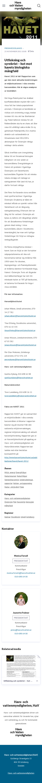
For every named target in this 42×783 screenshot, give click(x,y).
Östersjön (8, 502)
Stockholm (15, 517)
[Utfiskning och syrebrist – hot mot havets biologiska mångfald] (21, 666)
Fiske (21, 487)
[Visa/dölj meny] (3, 6)
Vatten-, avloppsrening (22, 483)
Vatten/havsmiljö (11, 479)
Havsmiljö (21, 502)
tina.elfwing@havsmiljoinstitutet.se (19, 330)
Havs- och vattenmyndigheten (17, 498)
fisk (14, 502)
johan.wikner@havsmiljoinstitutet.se (20, 316)
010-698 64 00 (21, 576)
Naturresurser (10, 476)
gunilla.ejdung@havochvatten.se (18, 377)
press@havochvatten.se (21, 630)
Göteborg (30, 517)
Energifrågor (21, 472)
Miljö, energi (9, 472)
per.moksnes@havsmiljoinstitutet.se (20, 359)
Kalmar (7, 517)
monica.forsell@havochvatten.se (21, 573)
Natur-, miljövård (11, 487)
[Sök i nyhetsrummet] (39, 5)
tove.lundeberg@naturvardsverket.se (20, 395)
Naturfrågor (22, 476)
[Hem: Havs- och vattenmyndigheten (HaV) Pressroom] (20, 5)
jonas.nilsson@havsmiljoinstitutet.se (20, 345)
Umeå (23, 517)
